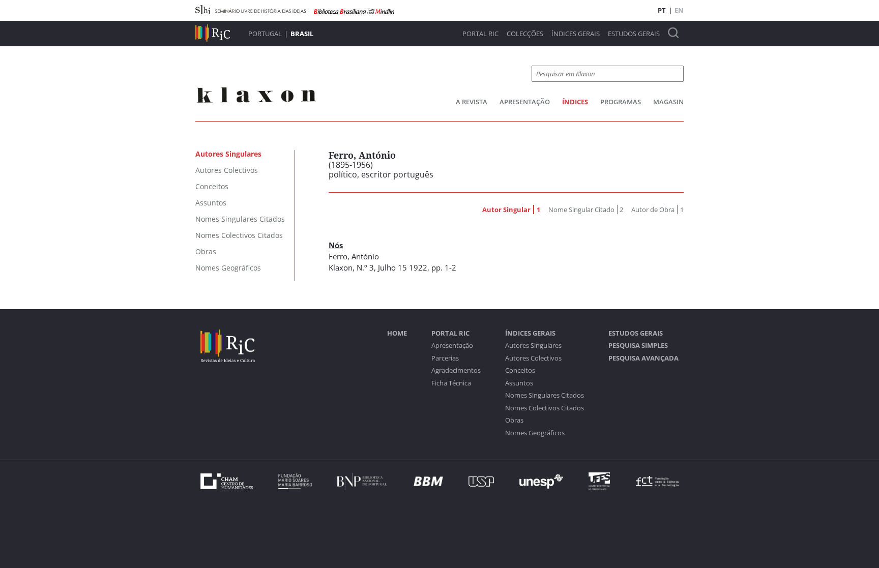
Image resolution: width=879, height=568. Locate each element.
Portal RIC (480, 34)
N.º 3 (365, 267)
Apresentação (525, 101)
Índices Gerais (575, 34)
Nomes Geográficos (535, 433)
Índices (575, 101)
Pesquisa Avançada (643, 358)
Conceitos (520, 370)
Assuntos (519, 383)
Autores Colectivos (533, 358)
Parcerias (445, 358)
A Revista (471, 101)
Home (397, 333)
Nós (336, 245)
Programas (620, 101)
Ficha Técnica (451, 383)
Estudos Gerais (634, 34)
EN (679, 10)
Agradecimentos (456, 370)
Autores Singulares (533, 345)
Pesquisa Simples (638, 345)
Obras (514, 420)
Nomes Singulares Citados (544, 395)
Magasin (668, 101)
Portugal (265, 33)
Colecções (525, 34)
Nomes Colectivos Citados (544, 408)
